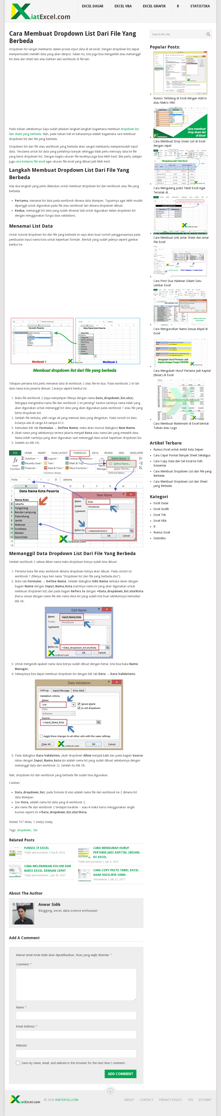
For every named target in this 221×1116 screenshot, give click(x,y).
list (35, 830)
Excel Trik (159, 515)
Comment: (24, 964)
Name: (21, 1007)
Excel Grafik (154, 6)
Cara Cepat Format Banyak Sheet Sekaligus (181, 455)
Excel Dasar (92, 6)
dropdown (24, 830)
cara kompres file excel (30, 161)
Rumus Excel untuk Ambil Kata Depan (178, 449)
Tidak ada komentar (36, 852)
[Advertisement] (76, 94)
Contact (146, 1100)
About (129, 1100)
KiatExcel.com (66, 1100)
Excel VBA (123, 6)
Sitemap (205, 1100)
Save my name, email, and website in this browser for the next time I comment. (74, 1063)
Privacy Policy (170, 1100)
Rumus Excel (161, 532)
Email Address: (26, 1026)
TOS (190, 1100)
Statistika (200, 6)
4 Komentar (100, 879)
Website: (21, 1045)
